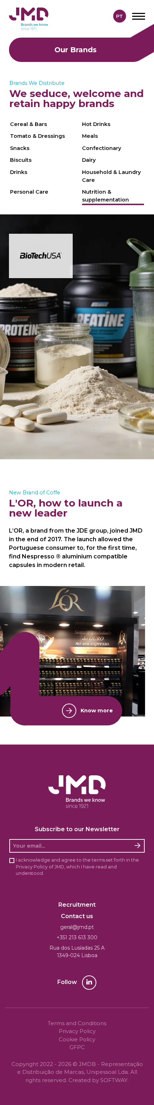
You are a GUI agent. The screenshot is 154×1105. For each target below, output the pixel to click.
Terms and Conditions (77, 1023)
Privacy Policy (32, 866)
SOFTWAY (113, 1080)
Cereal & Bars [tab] (28, 124)
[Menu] (138, 16)
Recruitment (77, 904)
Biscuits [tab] (21, 160)
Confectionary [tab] (101, 148)
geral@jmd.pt (77, 927)
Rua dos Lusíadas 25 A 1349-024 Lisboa (77, 952)
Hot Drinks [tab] (96, 124)
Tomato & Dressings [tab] (37, 136)
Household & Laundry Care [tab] (111, 176)
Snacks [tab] (19, 148)
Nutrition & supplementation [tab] (105, 196)
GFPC (77, 1047)
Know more (97, 710)
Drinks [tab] (18, 172)
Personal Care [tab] (29, 192)
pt (119, 16)
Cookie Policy (77, 1039)
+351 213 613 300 (77, 937)
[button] (41, 256)
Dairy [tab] (89, 160)
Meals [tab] (90, 136)
